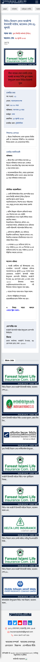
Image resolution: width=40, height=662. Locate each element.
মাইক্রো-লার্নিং (26, 9)
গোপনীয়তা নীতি (29, 646)
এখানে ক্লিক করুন (12, 310)
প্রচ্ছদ (5, 9)
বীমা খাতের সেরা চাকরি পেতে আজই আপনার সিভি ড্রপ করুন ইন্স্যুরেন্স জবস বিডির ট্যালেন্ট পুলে (20, 78)
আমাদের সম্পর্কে (12, 642)
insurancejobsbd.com (24, 653)
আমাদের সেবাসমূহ (27, 642)
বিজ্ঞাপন (18, 646)
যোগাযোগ (9, 646)
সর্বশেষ (14, 9)
